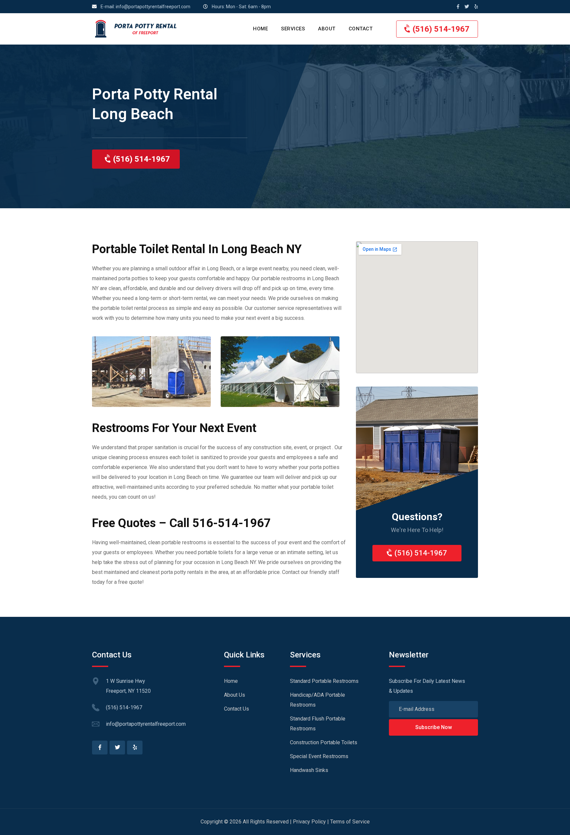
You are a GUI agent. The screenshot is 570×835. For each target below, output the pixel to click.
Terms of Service (350, 821)
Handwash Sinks (309, 770)
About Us (234, 695)
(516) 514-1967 (440, 29)
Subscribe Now (433, 727)
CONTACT (361, 29)
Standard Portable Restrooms (324, 681)
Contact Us (236, 709)
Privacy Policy (309, 821)
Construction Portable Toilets (323, 742)
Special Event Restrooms (319, 756)
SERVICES (293, 29)
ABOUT (326, 29)
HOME (260, 29)
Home (231, 681)
